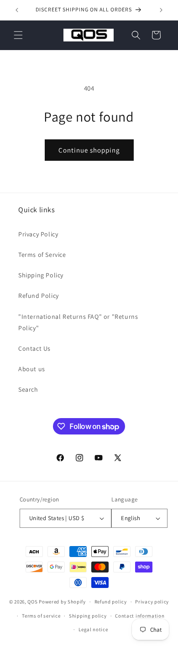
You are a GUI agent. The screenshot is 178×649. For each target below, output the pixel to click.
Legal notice (93, 629)
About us (31, 369)
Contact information (139, 616)
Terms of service (41, 616)
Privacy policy (152, 601)
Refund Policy (38, 295)
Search (28, 389)
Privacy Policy (38, 234)
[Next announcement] (161, 10)
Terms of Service (42, 254)
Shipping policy (88, 616)
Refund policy (110, 601)
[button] (18, 35)
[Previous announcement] (17, 10)
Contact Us (34, 348)
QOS (32, 601)
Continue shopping (89, 150)
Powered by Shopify (62, 601)
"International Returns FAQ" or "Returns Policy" (78, 322)
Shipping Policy (40, 275)
